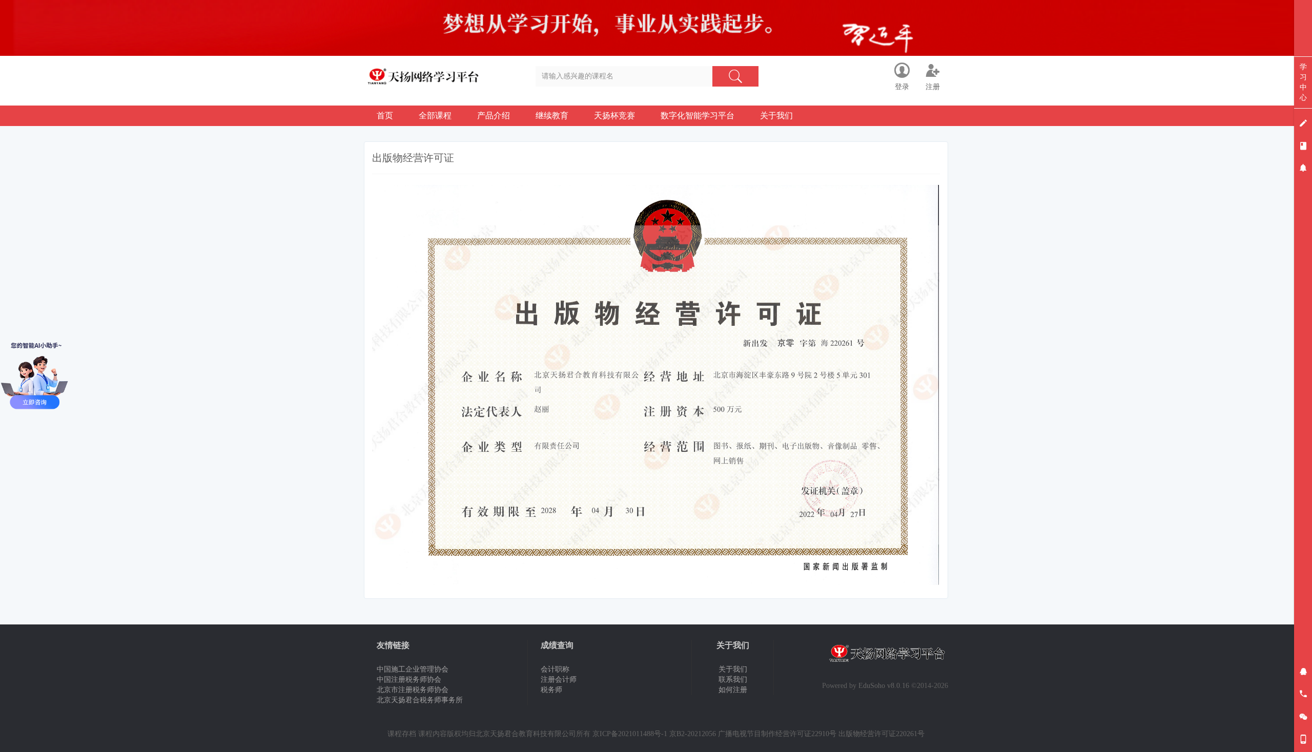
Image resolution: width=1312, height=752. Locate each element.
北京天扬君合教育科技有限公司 (526, 734)
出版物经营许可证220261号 (881, 734)
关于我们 (776, 115)
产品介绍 (493, 115)
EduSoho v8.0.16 (883, 686)
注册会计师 (559, 679)
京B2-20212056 (692, 734)
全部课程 (435, 115)
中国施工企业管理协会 (412, 669)
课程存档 (401, 734)
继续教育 (552, 115)
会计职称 (555, 669)
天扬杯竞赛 (614, 115)
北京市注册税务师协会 (412, 690)
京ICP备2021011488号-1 (629, 734)
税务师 (551, 690)
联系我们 (733, 679)
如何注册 (733, 690)
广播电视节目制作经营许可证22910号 (777, 734)
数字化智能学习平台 (697, 115)
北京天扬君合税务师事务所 (420, 700)
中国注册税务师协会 (409, 679)
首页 (385, 115)
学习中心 (1303, 82)
